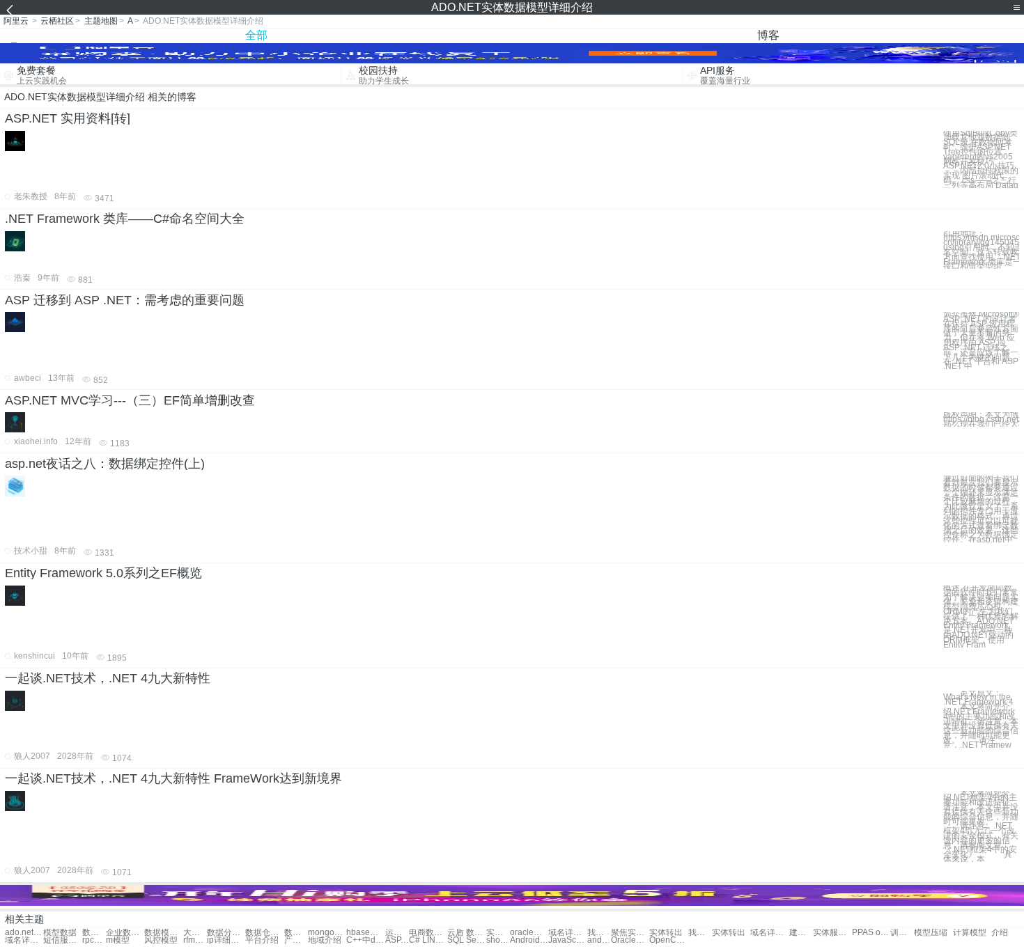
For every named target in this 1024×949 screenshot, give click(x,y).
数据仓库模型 (264, 932)
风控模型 (161, 940)
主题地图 (101, 21)
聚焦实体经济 (630, 932)
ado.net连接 (24, 932)
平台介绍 (262, 940)
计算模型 (969, 932)
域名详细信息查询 (769, 932)
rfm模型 (195, 940)
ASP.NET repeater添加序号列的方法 (397, 940)
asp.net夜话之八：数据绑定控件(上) (105, 464)
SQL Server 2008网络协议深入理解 (466, 940)
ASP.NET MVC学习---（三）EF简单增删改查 (130, 400)
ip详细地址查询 (226, 940)
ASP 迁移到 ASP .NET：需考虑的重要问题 (125, 300)
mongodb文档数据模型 (327, 932)
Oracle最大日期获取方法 (630, 940)
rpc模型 (94, 940)
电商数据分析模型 (428, 932)
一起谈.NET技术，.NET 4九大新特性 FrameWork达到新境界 (173, 778)
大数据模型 (195, 932)
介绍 (999, 932)
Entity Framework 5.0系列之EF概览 (103, 573)
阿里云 (16, 21)
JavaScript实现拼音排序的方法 (567, 940)
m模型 (118, 940)
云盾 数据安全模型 (466, 932)
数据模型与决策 (163, 932)
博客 (768, 35)
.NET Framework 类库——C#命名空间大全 (125, 219)
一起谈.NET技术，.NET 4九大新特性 (107, 678)
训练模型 (902, 932)
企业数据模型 (125, 932)
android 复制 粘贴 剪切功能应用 (599, 940)
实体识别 (498, 932)
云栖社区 (57, 21)
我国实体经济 (599, 932)
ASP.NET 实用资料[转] (67, 118)
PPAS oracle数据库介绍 (871, 932)
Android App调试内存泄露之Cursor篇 (529, 940)
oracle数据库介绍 (529, 932)
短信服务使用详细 (62, 940)
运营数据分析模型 (397, 932)
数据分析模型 (226, 932)
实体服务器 (832, 932)
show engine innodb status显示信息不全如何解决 (498, 940)
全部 (256, 35)
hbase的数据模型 (365, 932)
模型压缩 (930, 932)
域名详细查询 (567, 932)
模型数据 (60, 932)
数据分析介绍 (296, 932)
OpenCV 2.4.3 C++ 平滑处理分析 (668, 940)
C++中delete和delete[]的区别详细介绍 (365, 940)
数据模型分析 (94, 932)
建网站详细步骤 (801, 932)
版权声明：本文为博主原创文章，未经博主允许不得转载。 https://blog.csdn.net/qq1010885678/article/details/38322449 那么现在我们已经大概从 (981, 419)
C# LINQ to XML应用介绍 (428, 940)
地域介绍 (324, 940)
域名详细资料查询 (24, 940)
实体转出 (666, 932)
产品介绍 (296, 940)
